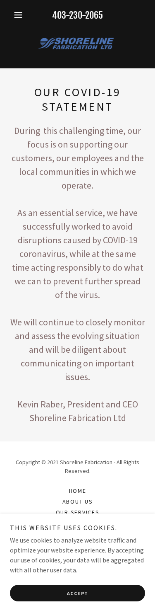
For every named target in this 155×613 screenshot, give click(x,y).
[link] (77, 44)
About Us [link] (77, 501)
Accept (77, 593)
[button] (20, 15)
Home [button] (77, 490)
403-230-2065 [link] (77, 15)
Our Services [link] (78, 512)
